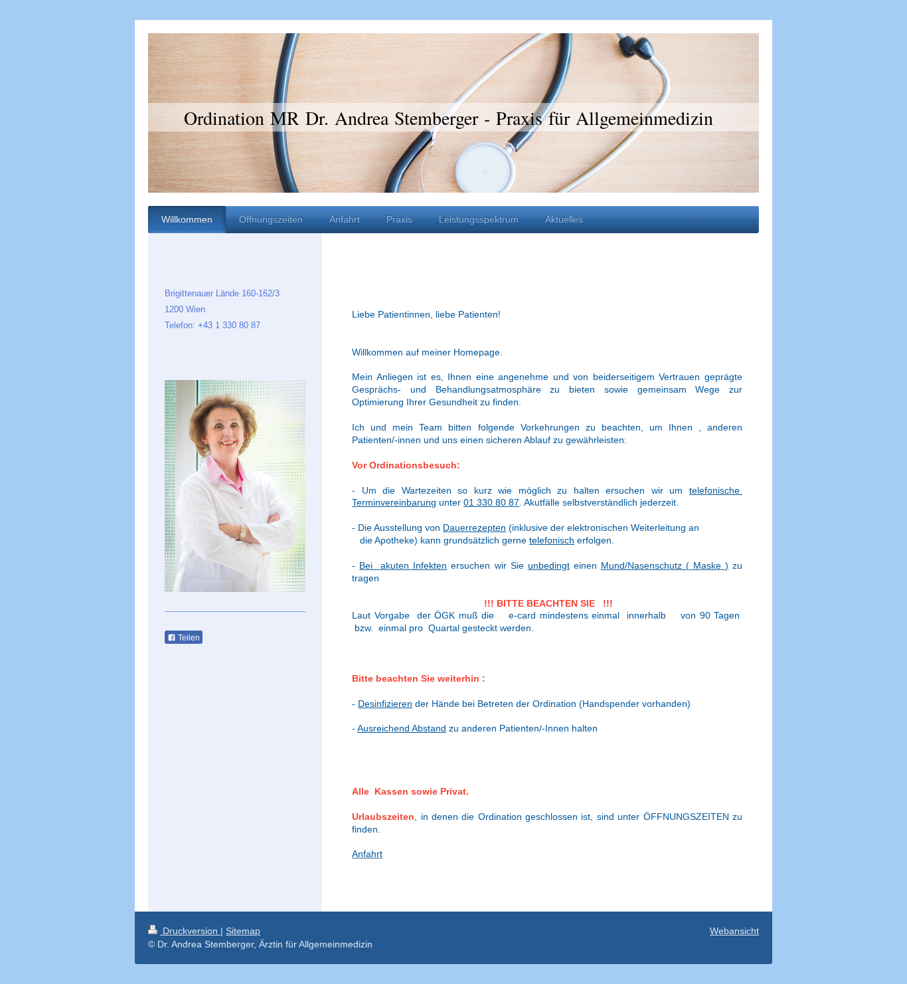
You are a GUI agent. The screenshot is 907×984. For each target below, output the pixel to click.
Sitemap (243, 931)
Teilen (188, 637)
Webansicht (734, 931)
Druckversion (190, 931)
